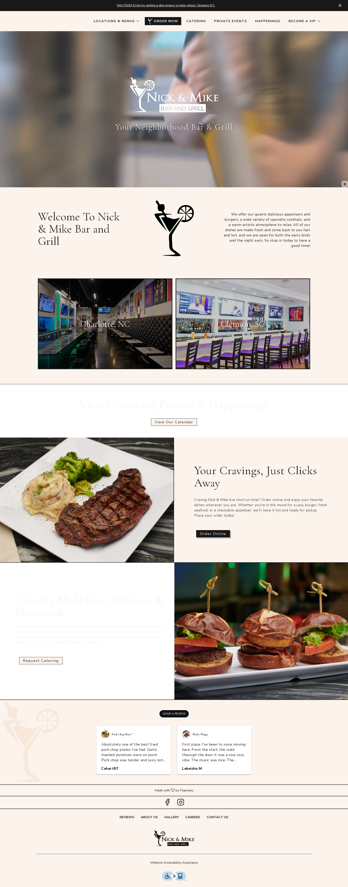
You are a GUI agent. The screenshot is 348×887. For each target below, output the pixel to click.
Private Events (230, 21)
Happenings (268, 21)
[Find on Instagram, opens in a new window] (180, 803)
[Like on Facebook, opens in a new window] (167, 803)
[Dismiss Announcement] (340, 5)
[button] (117, 21)
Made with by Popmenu (98, 790)
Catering (196, 21)
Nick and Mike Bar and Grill (174, 839)
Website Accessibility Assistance (174, 862)
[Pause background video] (345, 184)
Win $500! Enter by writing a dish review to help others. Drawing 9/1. (166, 5)
